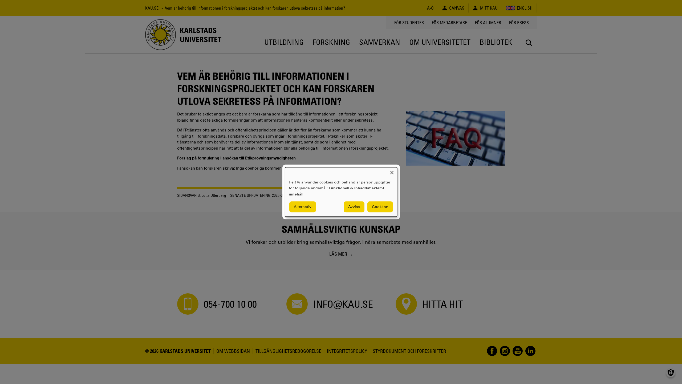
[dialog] (341, 192)
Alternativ (302, 207)
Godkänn (380, 207)
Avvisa (354, 207)
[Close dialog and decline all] (392, 170)
